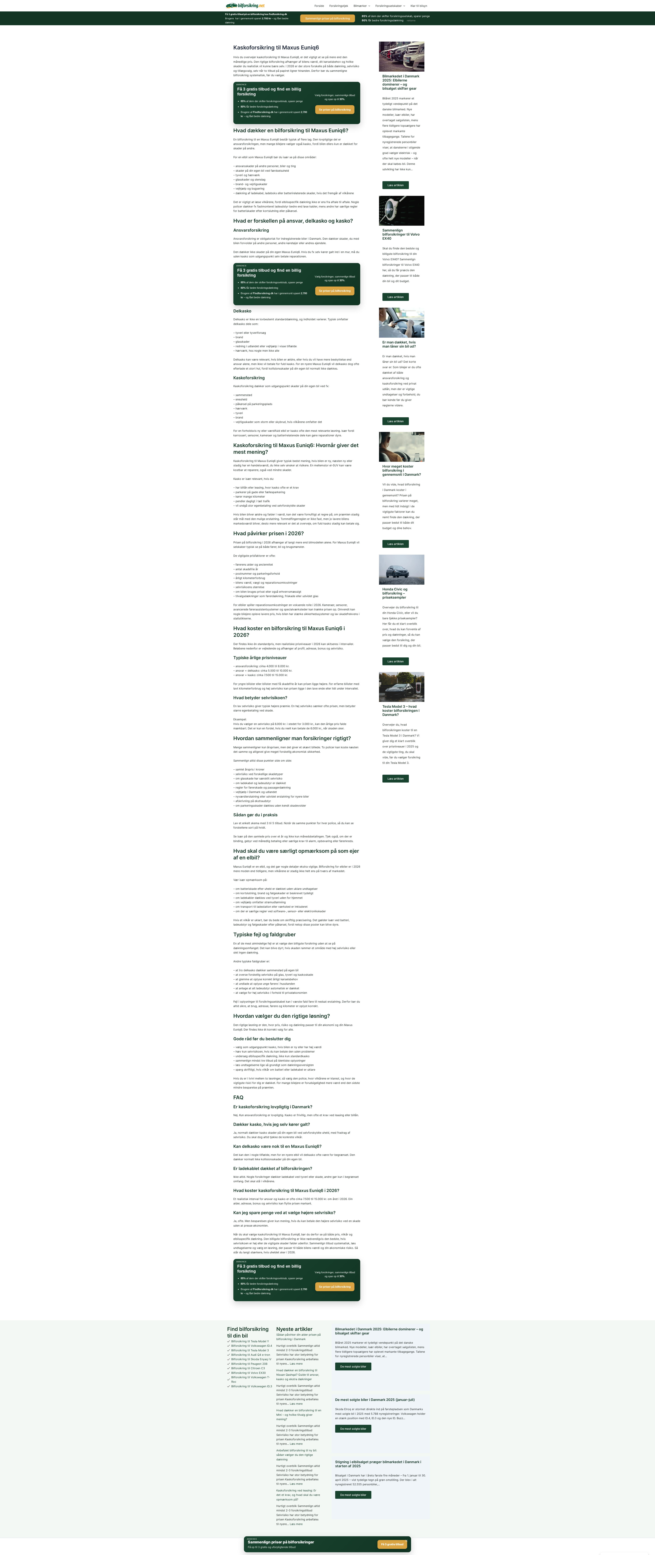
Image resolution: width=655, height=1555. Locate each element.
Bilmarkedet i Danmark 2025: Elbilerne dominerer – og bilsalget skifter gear (400, 82)
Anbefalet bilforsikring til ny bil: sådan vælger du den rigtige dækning (296, 1455)
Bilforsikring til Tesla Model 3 (250, 1350)
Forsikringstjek (338, 5)
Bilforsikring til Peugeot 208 (249, 1363)
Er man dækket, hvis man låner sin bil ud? (399, 344)
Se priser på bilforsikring (335, 109)
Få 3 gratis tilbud (392, 1544)
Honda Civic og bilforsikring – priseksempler (394, 593)
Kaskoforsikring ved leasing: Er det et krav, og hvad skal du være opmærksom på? (298, 1495)
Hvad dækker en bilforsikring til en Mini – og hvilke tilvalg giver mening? (298, 1415)
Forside (319, 5)
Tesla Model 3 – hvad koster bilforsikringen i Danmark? (400, 710)
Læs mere (296, 1363)
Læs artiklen (396, 185)
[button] (368, 6)
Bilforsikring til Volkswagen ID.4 (251, 1345)
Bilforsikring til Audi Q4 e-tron (250, 1354)
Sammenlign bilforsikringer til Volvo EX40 (401, 234)
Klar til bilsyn (419, 5)
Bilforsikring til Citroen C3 (248, 1368)
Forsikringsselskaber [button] (388, 5)
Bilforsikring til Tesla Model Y (250, 1341)
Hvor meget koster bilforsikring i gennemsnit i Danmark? (401, 470)
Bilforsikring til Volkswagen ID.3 (251, 1386)
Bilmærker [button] (360, 5)
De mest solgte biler (353, 1366)
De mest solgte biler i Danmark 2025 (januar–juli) (375, 1400)
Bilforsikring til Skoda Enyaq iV (251, 1359)
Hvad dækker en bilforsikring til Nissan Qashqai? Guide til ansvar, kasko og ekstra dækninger (297, 1375)
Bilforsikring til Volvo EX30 (248, 1372)
